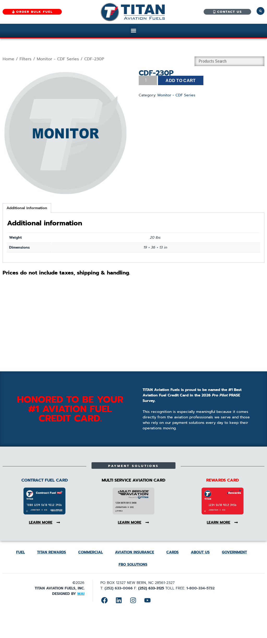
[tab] (27, 208)
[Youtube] (147, 600)
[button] (133, 30)
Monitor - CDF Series (58, 59)
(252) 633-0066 (119, 588)
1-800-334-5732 (200, 588)
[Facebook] (104, 600)
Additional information (27, 208)
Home (8, 59)
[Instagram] (132, 600)
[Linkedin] (118, 600)
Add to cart (181, 80)
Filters (26, 59)
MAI (80, 593)
